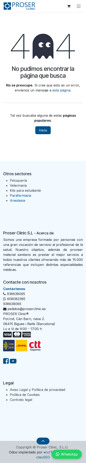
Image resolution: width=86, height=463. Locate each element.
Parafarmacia (20, 195)
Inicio (43, 130)
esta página (61, 90)
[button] (43, 441)
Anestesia (17, 200)
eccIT (48, 452)
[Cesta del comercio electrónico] (68, 6)
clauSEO (43, 457)
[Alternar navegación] (79, 6)
